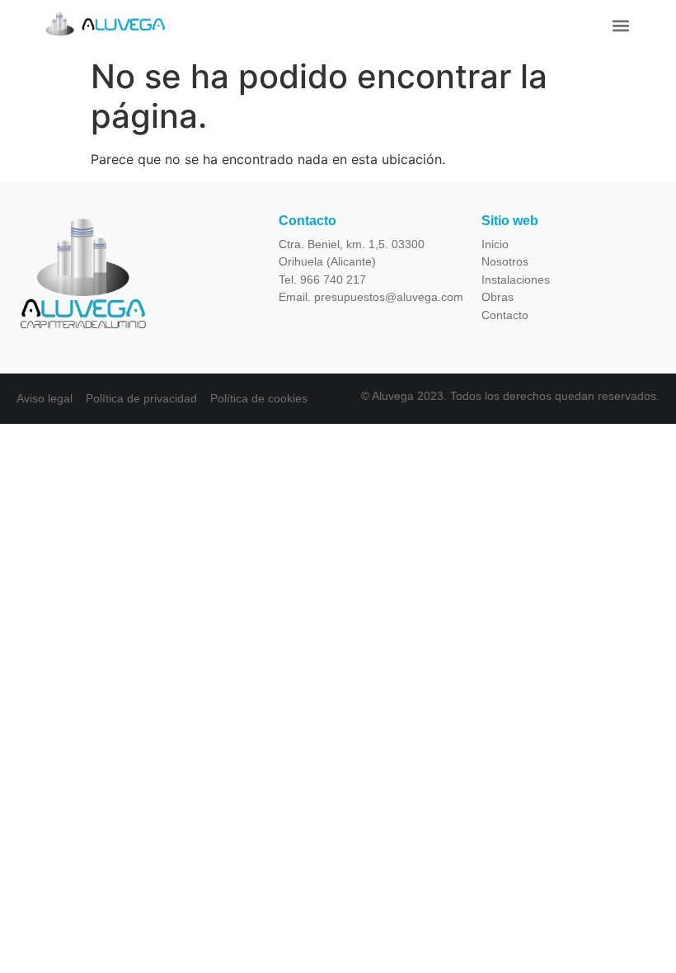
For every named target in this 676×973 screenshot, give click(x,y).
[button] (620, 25)
